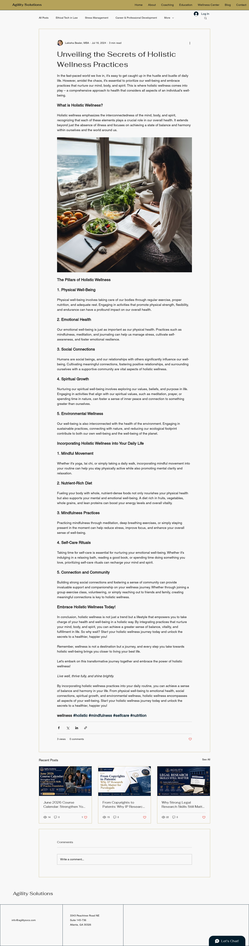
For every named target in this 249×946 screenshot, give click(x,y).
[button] (205, 17)
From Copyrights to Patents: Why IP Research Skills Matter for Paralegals (124, 804)
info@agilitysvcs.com (24, 920)
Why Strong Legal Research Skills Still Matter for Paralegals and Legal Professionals (183, 804)
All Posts (43, 17)
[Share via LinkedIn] (76, 728)
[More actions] (190, 43)
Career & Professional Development (136, 17)
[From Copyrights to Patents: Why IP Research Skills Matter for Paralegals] (124, 781)
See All (206, 759)
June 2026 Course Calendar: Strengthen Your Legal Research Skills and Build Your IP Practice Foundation (64, 804)
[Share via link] (85, 728)
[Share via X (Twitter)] (67, 728)
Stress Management (96, 17)
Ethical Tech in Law (67, 17)
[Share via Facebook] (59, 728)
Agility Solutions (33, 893)
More (167, 17)
